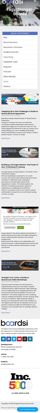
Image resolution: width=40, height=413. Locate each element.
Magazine (7, 67)
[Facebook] (8, 339)
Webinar (6, 86)
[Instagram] (24, 339)
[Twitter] (14, 339)
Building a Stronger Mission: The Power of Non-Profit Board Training (19, 165)
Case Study (8, 57)
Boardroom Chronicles (12, 47)
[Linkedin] (3, 339)
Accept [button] (20, 227)
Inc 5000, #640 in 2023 (20, 393)
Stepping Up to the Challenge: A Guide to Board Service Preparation (19, 112)
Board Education (10, 42)
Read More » (5, 138)
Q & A (5, 81)
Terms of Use (5, 408)
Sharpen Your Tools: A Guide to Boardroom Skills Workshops (15, 278)
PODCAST (7, 72)
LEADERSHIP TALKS (10, 62)
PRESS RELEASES (9, 76)
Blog (5, 37)
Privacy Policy (15, 408)
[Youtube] (19, 339)
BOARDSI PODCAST (11, 52)
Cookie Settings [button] (10, 227)
